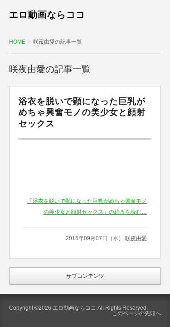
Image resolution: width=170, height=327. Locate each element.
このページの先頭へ (136, 313)
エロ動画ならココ (47, 15)
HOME (17, 42)
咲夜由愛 (136, 238)
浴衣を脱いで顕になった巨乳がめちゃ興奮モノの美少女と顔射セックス (82, 112)
